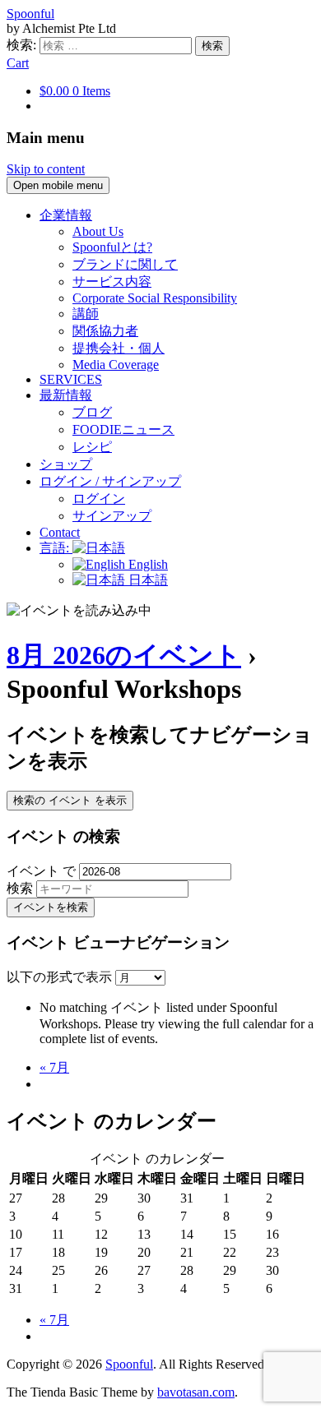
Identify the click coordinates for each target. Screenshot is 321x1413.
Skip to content (46, 169)
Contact (60, 532)
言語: (56, 548)
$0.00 (75, 91)
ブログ (92, 412)
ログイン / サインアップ (110, 481)
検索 (20, 888)
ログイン (98, 499)
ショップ (66, 464)
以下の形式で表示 (61, 977)
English (146, 564)
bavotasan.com (196, 1392)
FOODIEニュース (123, 429)
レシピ (92, 447)
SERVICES (71, 379)
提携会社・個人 (118, 348)
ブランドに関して (125, 264)
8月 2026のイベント (124, 655)
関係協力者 (105, 331)
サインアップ (111, 516)
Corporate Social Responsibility (154, 298)
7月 (54, 1067)
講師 (85, 314)
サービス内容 (111, 282)
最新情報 (66, 395)
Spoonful (30, 14)
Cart (18, 63)
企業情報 (66, 215)
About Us (97, 231)
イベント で (41, 871)
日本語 (146, 580)
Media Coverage (115, 365)
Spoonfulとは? (112, 247)
